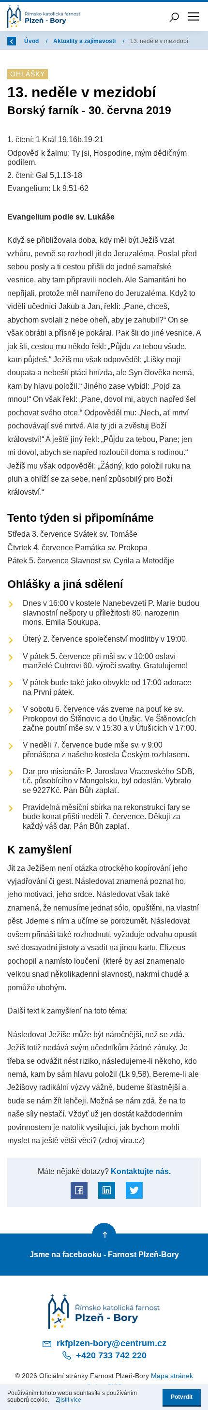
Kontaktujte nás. (140, 1171)
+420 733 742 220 (110, 1355)
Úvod (32, 41)
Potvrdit (182, 1397)
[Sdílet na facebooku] (79, 1190)
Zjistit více (68, 1399)
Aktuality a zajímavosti (85, 41)
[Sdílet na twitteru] (134, 1190)
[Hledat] (174, 16)
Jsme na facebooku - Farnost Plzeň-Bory (104, 1254)
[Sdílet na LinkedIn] (106, 1190)
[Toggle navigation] (193, 16)
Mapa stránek (172, 1376)
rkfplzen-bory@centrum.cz (110, 1343)
